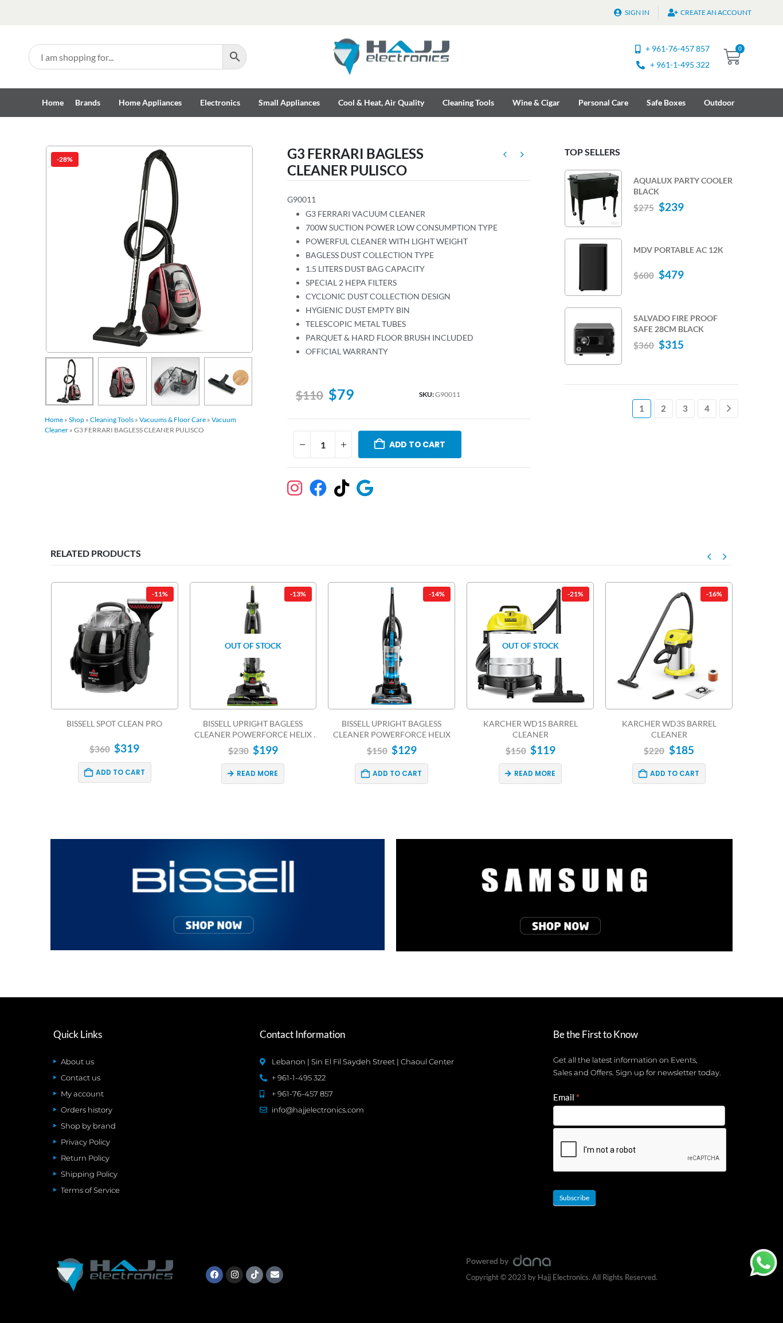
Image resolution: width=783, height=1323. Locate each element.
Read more (257, 773)
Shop (76, 419)
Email (566, 1097)
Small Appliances (289, 102)
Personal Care (603, 102)
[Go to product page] (593, 198)
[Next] (728, 408)
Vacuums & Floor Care (172, 419)
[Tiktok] (254, 1274)
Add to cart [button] (120, 772)
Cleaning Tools (468, 102)
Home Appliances (150, 102)
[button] (47, 248)
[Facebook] (214, 1274)
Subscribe (574, 1197)
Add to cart (417, 444)
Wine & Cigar (536, 102)
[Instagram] (234, 1274)
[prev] (505, 156)
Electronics (220, 102)
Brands (87, 102)
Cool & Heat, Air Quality (381, 102)
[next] (522, 156)
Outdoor (719, 102)
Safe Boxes (666, 102)
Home (53, 102)
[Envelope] (274, 1274)
